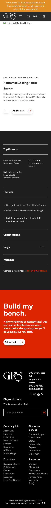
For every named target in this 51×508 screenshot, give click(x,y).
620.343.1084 (36, 389)
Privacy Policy (35, 477)
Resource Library (11, 464)
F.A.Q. (32, 483)
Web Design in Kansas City (16, 503)
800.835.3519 (36, 386)
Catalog (33, 464)
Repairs (32, 447)
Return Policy (35, 444)
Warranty (33, 480)
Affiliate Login (9, 453)
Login (35, 16)
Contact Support (37, 434)
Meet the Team (10, 440)
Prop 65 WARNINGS (37, 271)
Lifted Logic (35, 503)
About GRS (8, 430)
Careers (7, 443)
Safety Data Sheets (38, 473)
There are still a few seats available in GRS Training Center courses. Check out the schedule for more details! (25, 5)
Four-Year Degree (11, 480)
